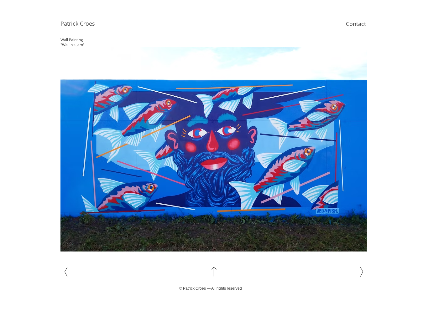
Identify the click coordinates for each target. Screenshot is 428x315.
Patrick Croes (77, 23)
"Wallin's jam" (72, 44)
